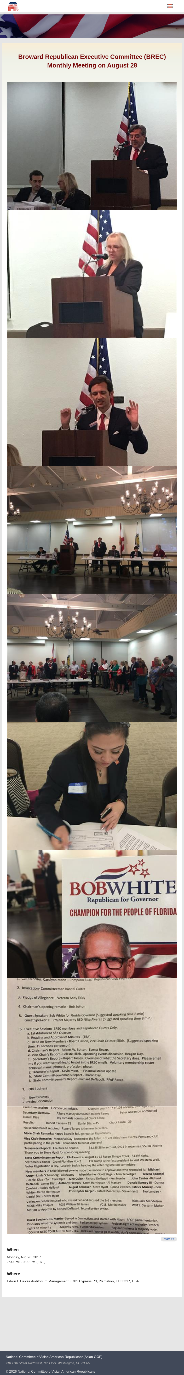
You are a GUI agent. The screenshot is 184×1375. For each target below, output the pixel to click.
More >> (169, 1239)
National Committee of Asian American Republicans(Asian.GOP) (54, 1357)
